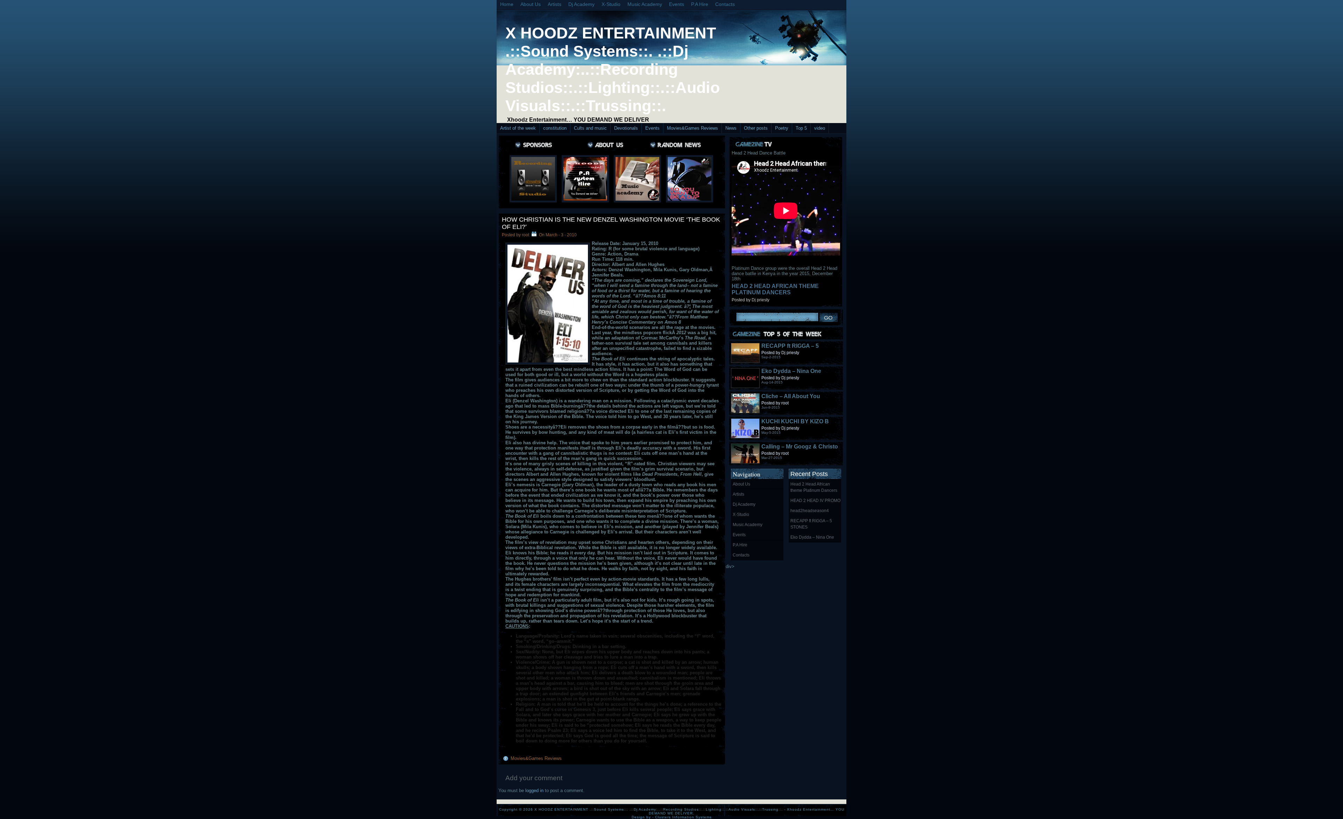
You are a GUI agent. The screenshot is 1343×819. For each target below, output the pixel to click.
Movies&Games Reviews (692, 128)
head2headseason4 (809, 510)
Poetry (781, 128)
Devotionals (626, 128)
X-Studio (611, 4)
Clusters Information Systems (683, 817)
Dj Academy (581, 4)
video (819, 128)
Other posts (756, 128)
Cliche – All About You (790, 396)
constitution (555, 128)
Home (506, 4)
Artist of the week (518, 128)
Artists (554, 4)
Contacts (725, 4)
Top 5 (801, 128)
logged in (534, 790)
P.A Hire (699, 4)
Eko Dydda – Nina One (791, 371)
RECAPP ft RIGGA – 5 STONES (811, 524)
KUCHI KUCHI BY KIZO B (795, 421)
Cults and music (590, 128)
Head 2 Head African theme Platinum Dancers (775, 289)
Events (676, 4)
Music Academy (644, 4)
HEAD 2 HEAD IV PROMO (815, 500)
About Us (530, 4)
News (731, 128)
